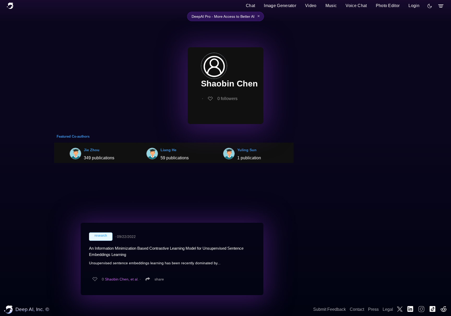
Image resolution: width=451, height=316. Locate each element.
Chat (250, 5)
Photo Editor (388, 5)
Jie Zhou (91, 150)
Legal (388, 309)
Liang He (168, 150)
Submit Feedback (329, 309)
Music (331, 5)
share (159, 279)
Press (373, 309)
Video (311, 5)
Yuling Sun (247, 150)
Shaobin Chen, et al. (122, 279)
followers (227, 98)
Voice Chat (356, 5)
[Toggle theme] (429, 6)
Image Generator (280, 5)
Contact (357, 309)
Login (413, 5)
